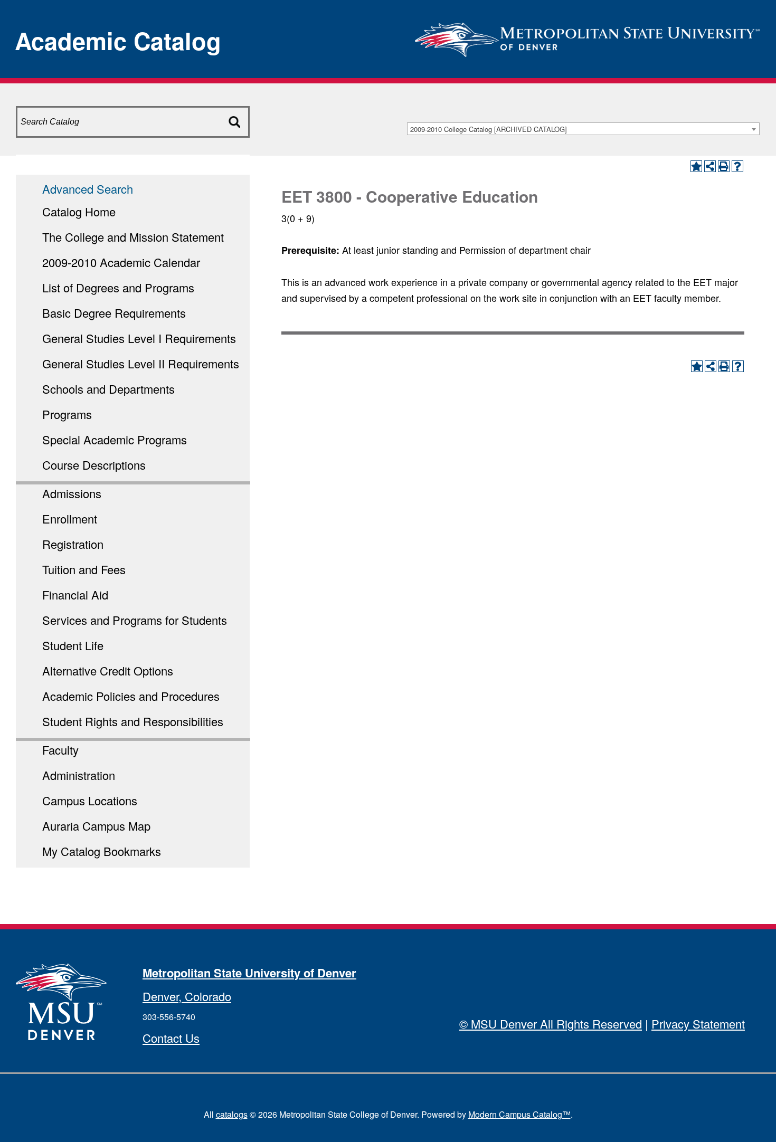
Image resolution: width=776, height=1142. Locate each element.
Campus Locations (89, 800)
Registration (72, 544)
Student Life (72, 645)
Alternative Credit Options (107, 670)
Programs (67, 414)
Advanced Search (87, 188)
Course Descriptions (94, 464)
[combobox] (583, 128)
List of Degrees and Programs (118, 287)
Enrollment (69, 518)
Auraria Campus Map (96, 825)
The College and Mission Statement (133, 237)
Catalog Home (79, 211)
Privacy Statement (698, 1023)
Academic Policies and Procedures (131, 696)
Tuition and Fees (84, 569)
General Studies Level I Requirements (139, 338)
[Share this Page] (710, 166)
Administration (78, 775)
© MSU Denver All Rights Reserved (550, 1023)
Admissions (71, 493)
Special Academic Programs (114, 439)
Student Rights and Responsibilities (132, 721)
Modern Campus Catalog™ (519, 1114)
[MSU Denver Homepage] (587, 37)
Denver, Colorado (187, 996)
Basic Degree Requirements (114, 312)
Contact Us (171, 1038)
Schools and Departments (108, 388)
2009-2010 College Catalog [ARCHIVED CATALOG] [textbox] (488, 129)
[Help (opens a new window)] (737, 166)
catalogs (232, 1114)
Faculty (60, 749)
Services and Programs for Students (134, 620)
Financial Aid (75, 594)
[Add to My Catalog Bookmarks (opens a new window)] (696, 166)
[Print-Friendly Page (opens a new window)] (724, 166)
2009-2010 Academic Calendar (121, 262)
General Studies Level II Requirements (140, 363)
